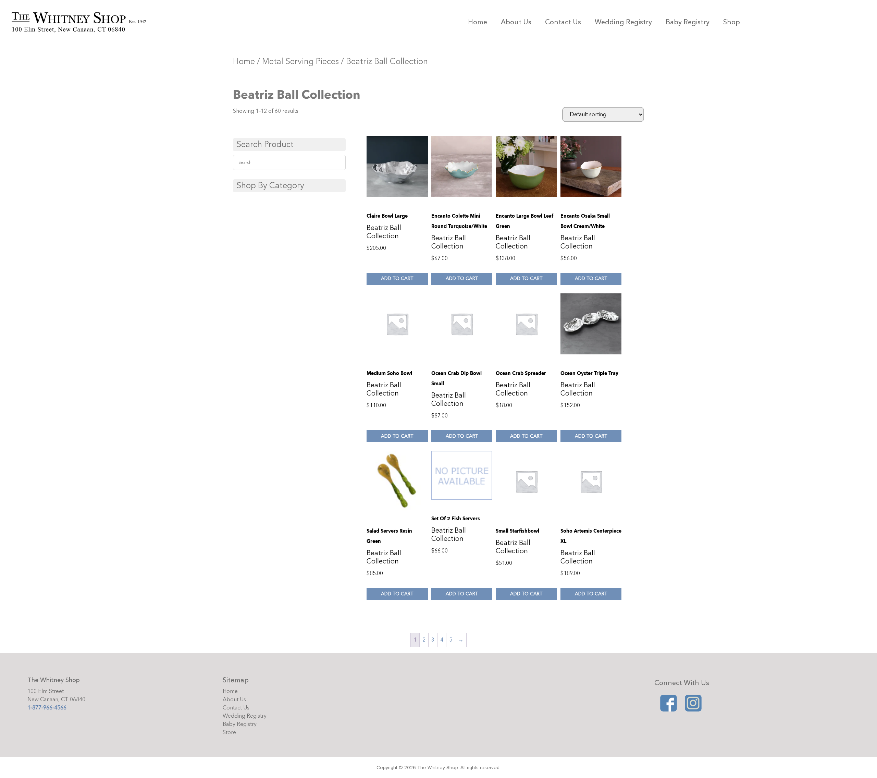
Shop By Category (270, 185)
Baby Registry (687, 22)
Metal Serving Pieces (300, 61)
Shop (731, 22)
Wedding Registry (623, 22)
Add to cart (397, 278)
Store (229, 732)
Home (477, 22)
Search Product (265, 144)
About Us (516, 22)
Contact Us (563, 22)
